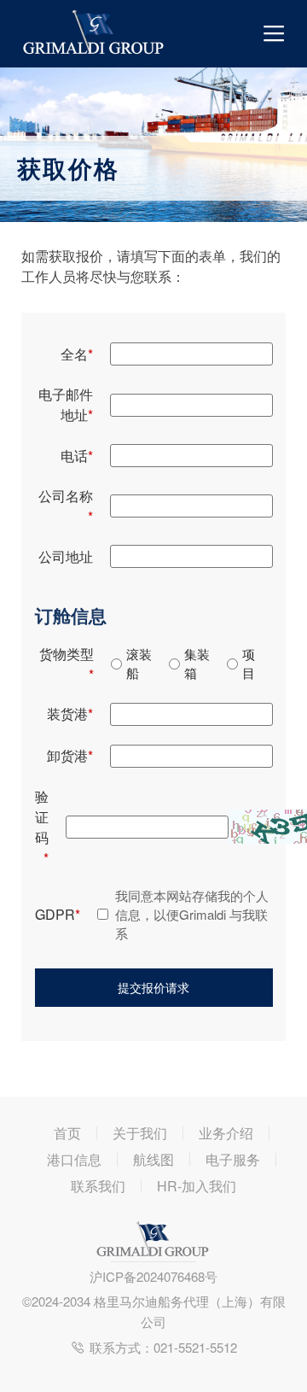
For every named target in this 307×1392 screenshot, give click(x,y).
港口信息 (74, 1160)
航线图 (153, 1160)
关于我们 (140, 1133)
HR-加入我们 (196, 1186)
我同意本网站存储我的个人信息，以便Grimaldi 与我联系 (192, 914)
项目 (248, 663)
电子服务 (233, 1160)
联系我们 (98, 1186)
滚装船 (139, 663)
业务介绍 (226, 1133)
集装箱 (197, 663)
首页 (67, 1133)
